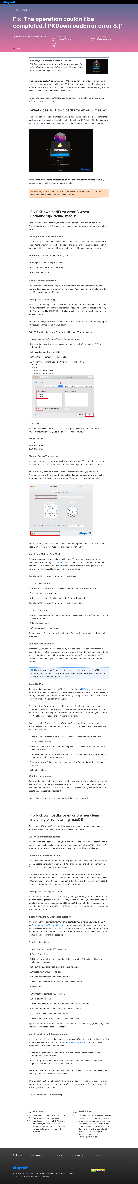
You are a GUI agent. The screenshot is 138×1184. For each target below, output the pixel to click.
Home (15, 10)
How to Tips (26, 10)
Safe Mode (60, 562)
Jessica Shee (102, 39)
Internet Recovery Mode (74, 1042)
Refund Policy (36, 1155)
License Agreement (78, 1155)
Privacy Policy (56, 1155)
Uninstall (98, 1155)
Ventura (36, 123)
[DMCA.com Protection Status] (98, 1169)
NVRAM (84, 689)
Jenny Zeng (63, 39)
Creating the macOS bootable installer (49, 925)
